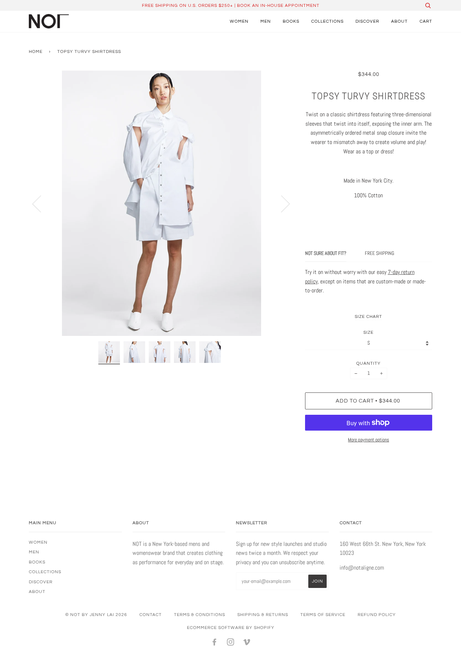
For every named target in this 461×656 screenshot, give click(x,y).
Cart (426, 21)
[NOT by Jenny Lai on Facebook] (214, 643)
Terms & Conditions (199, 614)
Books (291, 21)
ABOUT (399, 21)
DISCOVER (367, 21)
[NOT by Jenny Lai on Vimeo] (247, 643)
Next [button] (281, 203)
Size (368, 332)
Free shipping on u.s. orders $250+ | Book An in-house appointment (230, 5)
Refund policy (377, 614)
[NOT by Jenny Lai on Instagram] (230, 643)
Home (35, 51)
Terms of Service (322, 614)
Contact (150, 614)
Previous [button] (41, 203)
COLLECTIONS (327, 21)
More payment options (368, 439)
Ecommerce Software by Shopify (230, 627)
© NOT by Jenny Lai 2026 (96, 614)
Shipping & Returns (262, 614)
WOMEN (239, 21)
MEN (265, 21)
